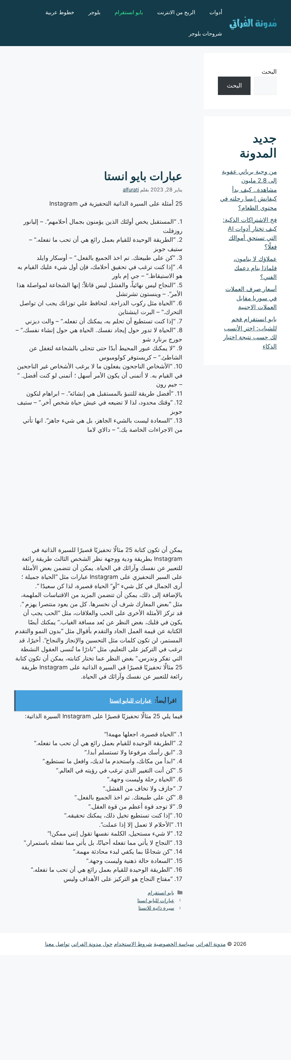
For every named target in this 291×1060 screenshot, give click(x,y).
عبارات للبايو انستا (155, 900)
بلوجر (94, 12)
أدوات (215, 12)
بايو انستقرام (129, 12)
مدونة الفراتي (211, 944)
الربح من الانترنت (176, 12)
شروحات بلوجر (205, 33)
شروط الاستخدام (133, 944)
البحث (269, 71)
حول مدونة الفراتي (91, 944)
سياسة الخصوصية (174, 944)
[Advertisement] (98, 102)
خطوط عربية (59, 12)
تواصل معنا (57, 944)
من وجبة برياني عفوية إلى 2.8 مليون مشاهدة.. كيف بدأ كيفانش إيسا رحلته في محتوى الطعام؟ (248, 189)
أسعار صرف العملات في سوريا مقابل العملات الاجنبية (251, 298)
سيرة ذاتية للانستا (156, 908)
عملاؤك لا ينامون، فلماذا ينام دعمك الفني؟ (255, 267)
